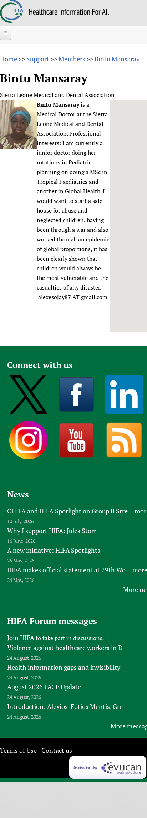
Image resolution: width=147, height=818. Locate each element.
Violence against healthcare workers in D (65, 647)
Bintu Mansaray (117, 59)
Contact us (56, 750)
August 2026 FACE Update (44, 686)
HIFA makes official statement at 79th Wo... (69, 570)
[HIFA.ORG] (12, 20)
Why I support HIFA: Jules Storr (51, 530)
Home (8, 59)
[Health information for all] (69, 12)
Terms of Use (18, 750)
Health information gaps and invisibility (63, 667)
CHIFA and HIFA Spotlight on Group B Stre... (70, 511)
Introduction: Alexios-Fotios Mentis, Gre (65, 706)
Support (37, 59)
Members (72, 59)
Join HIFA (20, 637)
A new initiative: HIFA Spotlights (53, 550)
